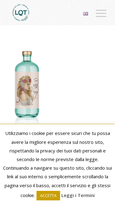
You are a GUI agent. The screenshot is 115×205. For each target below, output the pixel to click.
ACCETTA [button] (48, 195)
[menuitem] (98, 12)
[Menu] (98, 12)
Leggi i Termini (78, 195)
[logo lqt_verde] (48, 12)
